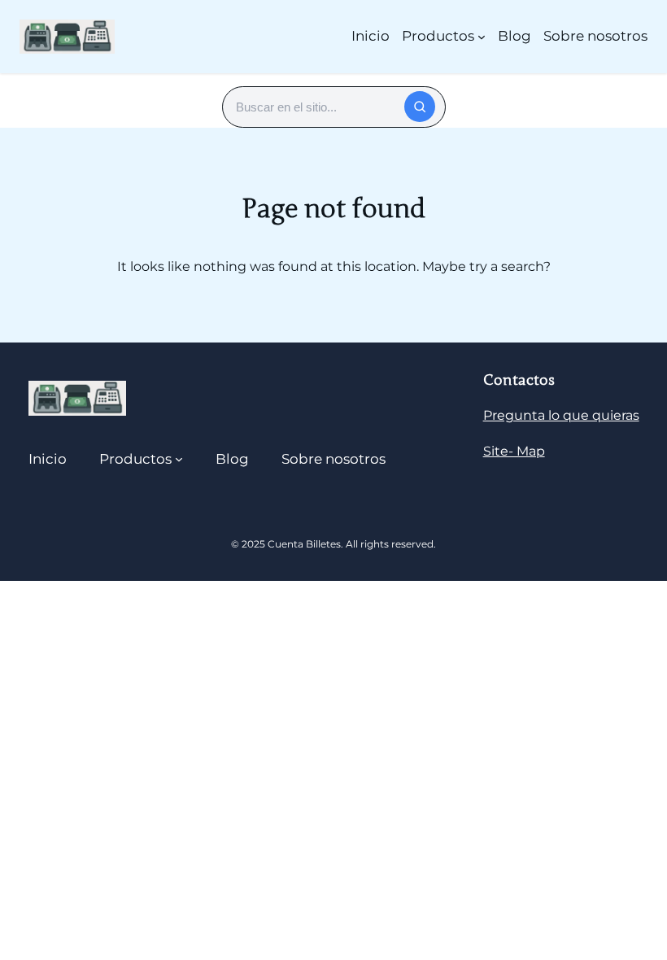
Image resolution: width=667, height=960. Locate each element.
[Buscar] (419, 106)
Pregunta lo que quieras (561, 415)
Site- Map (514, 451)
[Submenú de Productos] (481, 37)
